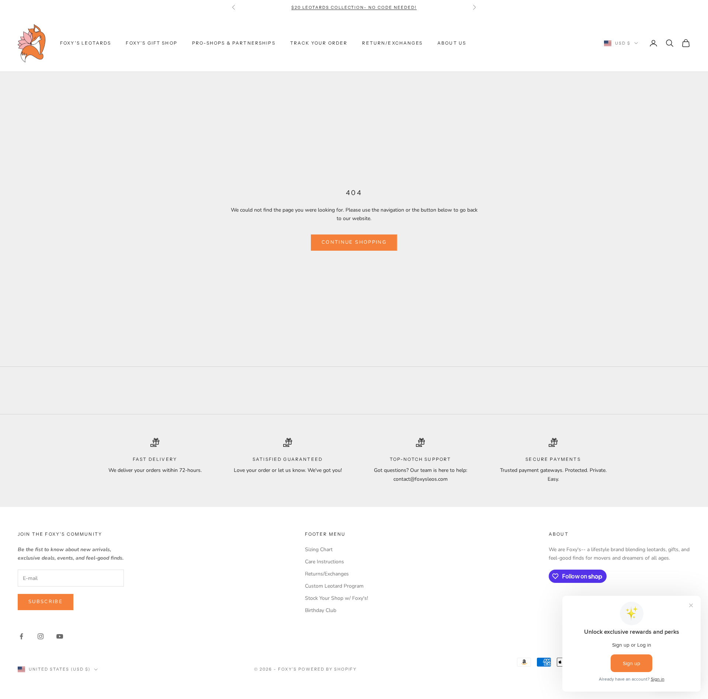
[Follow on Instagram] (40, 636)
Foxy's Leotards (85, 43)
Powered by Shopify (327, 669)
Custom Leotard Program (334, 586)
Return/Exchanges (392, 43)
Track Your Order (319, 43)
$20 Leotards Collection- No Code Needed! (353, 7)
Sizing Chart (319, 549)
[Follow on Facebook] (21, 636)
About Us (451, 43)
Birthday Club (320, 610)
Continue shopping (354, 242)
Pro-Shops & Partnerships (233, 43)
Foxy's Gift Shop (151, 43)
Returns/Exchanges (327, 573)
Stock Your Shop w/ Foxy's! (336, 598)
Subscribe (45, 601)
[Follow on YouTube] (59, 636)
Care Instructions (324, 561)
